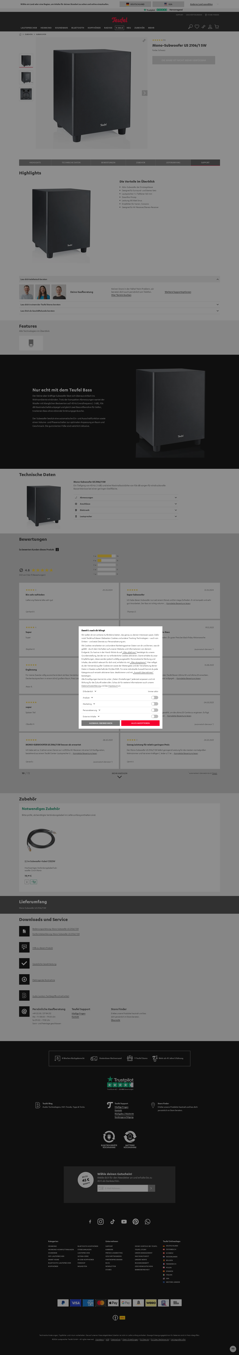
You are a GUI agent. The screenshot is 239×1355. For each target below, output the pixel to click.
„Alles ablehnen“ (129, 652)
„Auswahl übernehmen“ (143, 672)
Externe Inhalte (89, 716)
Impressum (113, 685)
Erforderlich (88, 691)
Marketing (87, 704)
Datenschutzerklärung (91, 685)
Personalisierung (90, 710)
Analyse (86, 697)
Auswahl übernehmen (100, 723)
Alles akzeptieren (140, 723)
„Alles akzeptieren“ (138, 662)
